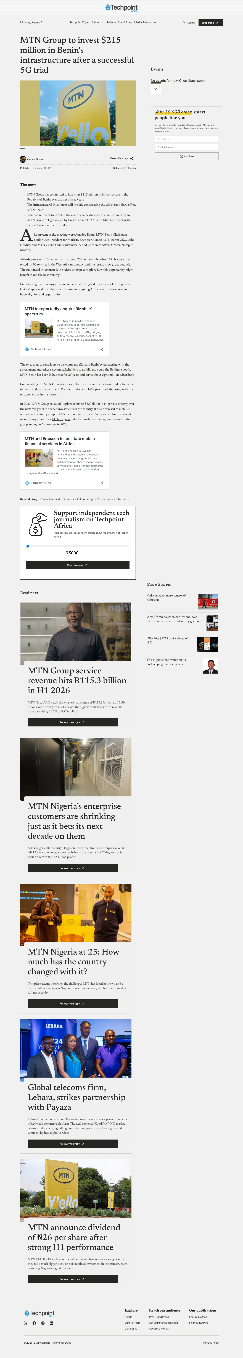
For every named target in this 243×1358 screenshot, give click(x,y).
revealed (55, 404)
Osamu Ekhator (35, 159)
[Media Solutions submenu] (155, 23)
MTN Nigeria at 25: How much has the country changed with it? (73, 962)
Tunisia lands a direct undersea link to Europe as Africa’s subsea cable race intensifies (86, 499)
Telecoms (130, 168)
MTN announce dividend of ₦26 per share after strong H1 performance (74, 1238)
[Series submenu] (115, 23)
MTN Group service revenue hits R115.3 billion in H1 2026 (77, 681)
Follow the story (70, 722)
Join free (189, 156)
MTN (31, 194)
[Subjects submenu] (103, 23)
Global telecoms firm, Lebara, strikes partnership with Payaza (77, 1098)
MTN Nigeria (61, 419)
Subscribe (208, 22)
